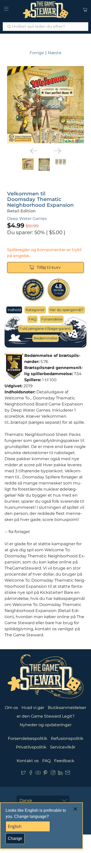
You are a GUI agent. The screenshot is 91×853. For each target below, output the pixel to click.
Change (15, 838)
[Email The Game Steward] (67, 773)
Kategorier (35, 310)
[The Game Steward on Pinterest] (45, 773)
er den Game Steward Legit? (46, 716)
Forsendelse (51, 319)
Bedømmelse (45, 338)
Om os (11, 707)
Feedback (64, 760)
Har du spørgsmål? (66, 310)
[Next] (57, 151)
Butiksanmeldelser (67, 707)
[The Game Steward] (45, 9)
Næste (54, 52)
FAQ (32, 319)
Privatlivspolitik (31, 747)
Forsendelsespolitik (27, 738)
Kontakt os (28, 760)
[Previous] (34, 151)
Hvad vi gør (32, 707)
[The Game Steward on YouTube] (38, 773)
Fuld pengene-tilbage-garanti (45, 328)
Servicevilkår (62, 747)
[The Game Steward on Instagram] (53, 773)
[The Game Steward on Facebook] (30, 773)
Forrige (37, 52)
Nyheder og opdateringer (46, 724)
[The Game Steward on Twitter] (23, 773)
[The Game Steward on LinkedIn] (60, 773)
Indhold (14, 310)
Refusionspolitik (67, 738)
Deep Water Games (27, 218)
